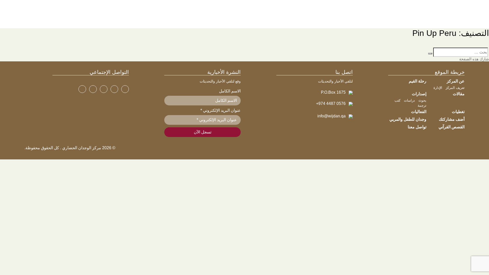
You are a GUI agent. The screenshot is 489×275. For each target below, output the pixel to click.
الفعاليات (418, 111)
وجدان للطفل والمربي (407, 119)
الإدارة (437, 88)
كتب (397, 100)
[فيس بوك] (125, 89)
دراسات (409, 100)
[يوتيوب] (103, 89)
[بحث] (430, 53)
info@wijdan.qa (331, 116)
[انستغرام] (93, 89)
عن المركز (456, 81)
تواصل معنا (417, 127)
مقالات (459, 94)
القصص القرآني (452, 127)
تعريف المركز (455, 88)
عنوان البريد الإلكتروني (220, 110)
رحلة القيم (417, 81)
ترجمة (422, 105)
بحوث (422, 100)
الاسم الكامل (230, 91)
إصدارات (419, 94)
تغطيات (458, 111)
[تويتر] (114, 89)
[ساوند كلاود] (82, 89)
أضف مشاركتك (452, 119)
